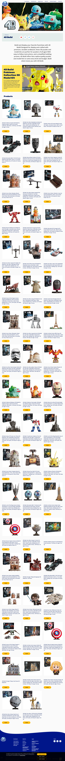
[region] (32, 756)
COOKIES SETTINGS (42, 754)
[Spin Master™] (7, 745)
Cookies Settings (22, 755)
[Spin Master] (5, 3)
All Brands (7, 34)
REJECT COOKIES (41, 756)
